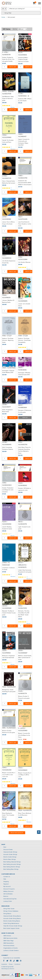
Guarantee (4, 964)
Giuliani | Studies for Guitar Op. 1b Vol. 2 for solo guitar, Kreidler (8, 59)
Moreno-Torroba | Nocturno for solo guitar (8, 731)
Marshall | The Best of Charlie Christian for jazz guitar (9, 612)
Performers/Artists (8, 945)
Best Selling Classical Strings (12, 862)
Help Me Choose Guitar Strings (12, 926)
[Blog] (20, 961)
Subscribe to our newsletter (11, 958)
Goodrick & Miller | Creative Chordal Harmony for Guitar (23, 59)
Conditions (17, 964)
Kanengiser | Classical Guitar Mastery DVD (8, 371)
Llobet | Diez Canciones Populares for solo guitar (24, 571)
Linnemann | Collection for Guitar (8, 568)
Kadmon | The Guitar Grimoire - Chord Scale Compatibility (24, 340)
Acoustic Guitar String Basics (12, 918)
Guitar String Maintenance (11, 923)
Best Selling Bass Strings (10, 869)
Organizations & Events (10, 948)
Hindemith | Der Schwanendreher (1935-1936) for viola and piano (24, 182)
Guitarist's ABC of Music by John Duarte (24, 99)
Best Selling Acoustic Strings (12, 864)
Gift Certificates (8, 894)
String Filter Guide (8, 908)
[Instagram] (10, 961)
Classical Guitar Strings (10, 852)
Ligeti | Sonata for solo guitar (24, 527)
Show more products (17, 832)
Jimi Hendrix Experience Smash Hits (8, 262)
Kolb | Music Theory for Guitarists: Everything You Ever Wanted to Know (24, 450)
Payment (6, 884)
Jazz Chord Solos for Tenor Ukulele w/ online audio (24, 223)
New (4, 847)
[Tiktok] (14, 961)
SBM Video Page (8, 940)
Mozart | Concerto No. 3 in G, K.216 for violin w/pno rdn (8, 774)
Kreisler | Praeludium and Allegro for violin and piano (7, 489)
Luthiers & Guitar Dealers (11, 950)
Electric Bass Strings (9, 859)
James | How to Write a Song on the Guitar (8, 223)
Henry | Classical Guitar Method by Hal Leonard (8, 182)
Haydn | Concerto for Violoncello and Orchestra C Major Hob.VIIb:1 (23, 142)
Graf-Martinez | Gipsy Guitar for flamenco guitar (8, 98)
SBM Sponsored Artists (10, 938)
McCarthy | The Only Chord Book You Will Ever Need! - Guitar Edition (23, 613)
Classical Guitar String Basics (12, 916)
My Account (7, 886)
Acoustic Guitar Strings (10, 854)
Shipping (6, 881)
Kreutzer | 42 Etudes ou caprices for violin (24, 489)
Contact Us (6, 876)
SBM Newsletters (8, 943)
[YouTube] (17, 961)
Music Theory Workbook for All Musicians (24, 814)
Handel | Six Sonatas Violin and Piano (7, 141)
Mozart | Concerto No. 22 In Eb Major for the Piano (24, 735)
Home (3, 17)
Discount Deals (8, 849)
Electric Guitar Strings (9, 857)
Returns (5, 896)
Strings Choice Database (10, 911)
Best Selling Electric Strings (11, 866)
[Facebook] (4, 961)
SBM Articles (7, 935)
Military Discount (8, 891)
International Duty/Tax (10, 899)
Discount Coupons (9, 889)
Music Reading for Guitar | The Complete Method (8, 815)
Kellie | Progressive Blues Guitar (7, 410)
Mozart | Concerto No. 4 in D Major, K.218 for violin (24, 774)
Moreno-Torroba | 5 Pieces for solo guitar (24, 697)
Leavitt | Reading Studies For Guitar (7, 527)
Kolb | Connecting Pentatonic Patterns (7, 448)
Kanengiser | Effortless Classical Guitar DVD (24, 373)
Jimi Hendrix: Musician (24, 262)
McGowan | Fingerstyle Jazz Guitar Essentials (8, 656)
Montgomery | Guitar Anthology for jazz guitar (8, 690)
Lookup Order (7, 901)
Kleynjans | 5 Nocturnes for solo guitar (24, 411)
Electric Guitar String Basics (11, 921)
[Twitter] (7, 961)
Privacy (11, 964)
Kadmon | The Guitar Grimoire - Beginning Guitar (7, 340)
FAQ (4, 879)
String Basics (7, 913)
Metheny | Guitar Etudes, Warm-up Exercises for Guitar (25, 657)
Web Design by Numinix (7, 968)
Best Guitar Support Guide (11, 928)
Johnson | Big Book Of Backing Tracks (8, 301)
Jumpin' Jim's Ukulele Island (24, 304)
